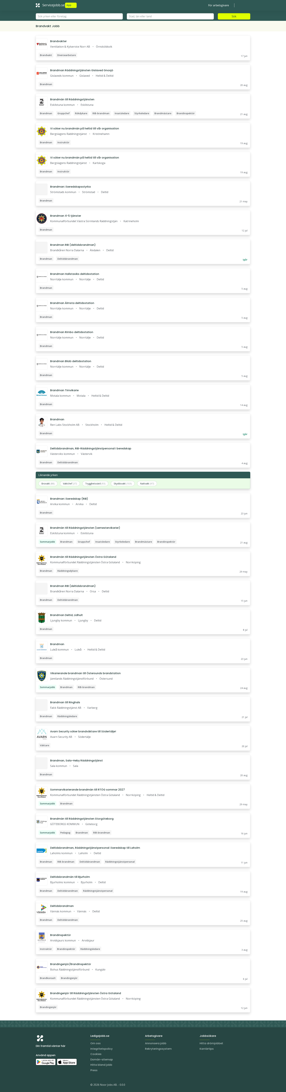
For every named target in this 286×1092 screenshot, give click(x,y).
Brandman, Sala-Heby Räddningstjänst (76, 760)
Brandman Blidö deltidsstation (70, 361)
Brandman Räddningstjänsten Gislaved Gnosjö (81, 70)
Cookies (95, 1054)
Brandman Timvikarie (64, 390)
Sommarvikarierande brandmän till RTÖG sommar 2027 (87, 790)
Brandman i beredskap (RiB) (69, 499)
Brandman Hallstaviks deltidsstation (74, 274)
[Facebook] (51, 1085)
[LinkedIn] (45, 1085)
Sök (234, 16)
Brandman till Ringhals (65, 702)
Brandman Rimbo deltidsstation (71, 332)
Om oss (95, 1043)
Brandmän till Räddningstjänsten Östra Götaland (83, 557)
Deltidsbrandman (62, 906)
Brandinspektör (60, 935)
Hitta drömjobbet (211, 1043)
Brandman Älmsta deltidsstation (72, 303)
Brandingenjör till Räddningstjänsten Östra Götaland (85, 993)
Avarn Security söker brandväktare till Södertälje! (83, 731)
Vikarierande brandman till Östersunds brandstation (85, 673)
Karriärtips (207, 1049)
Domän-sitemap (101, 1059)
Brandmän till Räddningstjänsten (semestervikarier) (85, 528)
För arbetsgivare (218, 5)
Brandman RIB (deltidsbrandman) (73, 245)
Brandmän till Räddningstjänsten (72, 99)
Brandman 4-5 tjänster (65, 216)
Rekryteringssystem (158, 1049)
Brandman (57, 419)
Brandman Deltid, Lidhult (66, 615)
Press (93, 1070)
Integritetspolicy (101, 1049)
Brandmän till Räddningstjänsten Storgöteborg (82, 819)
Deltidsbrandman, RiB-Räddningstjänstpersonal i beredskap (90, 448)
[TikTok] (58, 1085)
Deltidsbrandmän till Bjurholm (70, 877)
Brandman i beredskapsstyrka (70, 187)
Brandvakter (58, 41)
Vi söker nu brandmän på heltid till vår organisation (84, 128)
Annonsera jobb (155, 1043)
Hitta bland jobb (101, 1065)
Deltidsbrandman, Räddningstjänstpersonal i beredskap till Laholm (95, 848)
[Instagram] (38, 1085)
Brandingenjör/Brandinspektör (70, 964)
